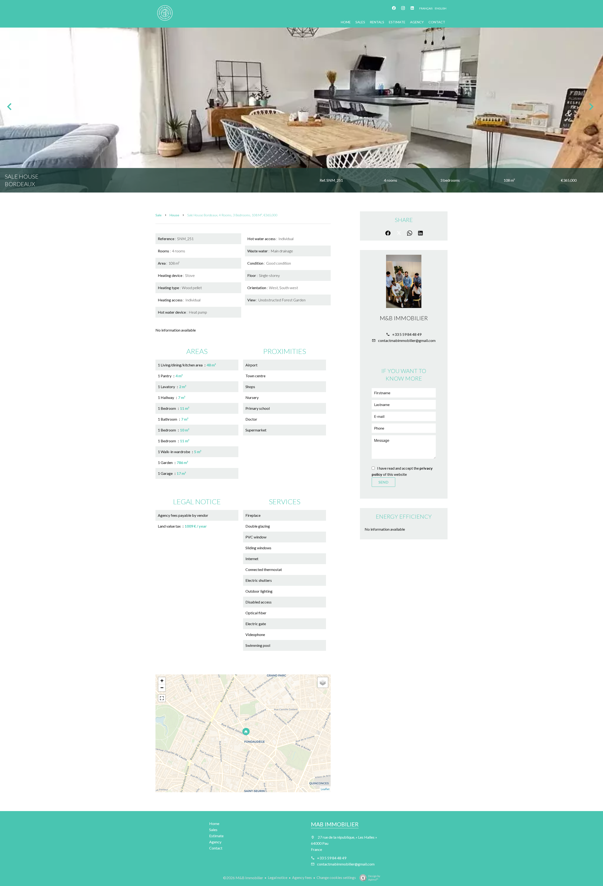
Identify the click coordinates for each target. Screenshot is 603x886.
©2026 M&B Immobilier (243, 877)
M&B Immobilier (404, 318)
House (174, 215)
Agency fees (302, 877)
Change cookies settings (336, 877)
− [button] (161, 688)
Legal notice (277, 877)
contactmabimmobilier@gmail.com (407, 340)
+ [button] (161, 681)
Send (383, 482)
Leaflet (325, 789)
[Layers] (323, 682)
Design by (374, 877)
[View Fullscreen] (161, 698)
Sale (158, 215)
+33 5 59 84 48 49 (406, 334)
